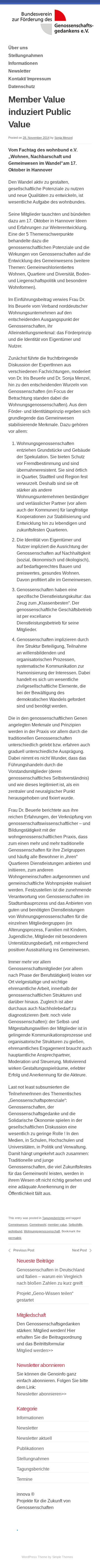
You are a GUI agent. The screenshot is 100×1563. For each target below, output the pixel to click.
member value (57, 1224)
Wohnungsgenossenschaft (42, 1231)
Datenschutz (21, 86)
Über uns (18, 47)
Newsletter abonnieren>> (41, 1394)
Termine (24, 1479)
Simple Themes (62, 1557)
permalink (14, 1238)
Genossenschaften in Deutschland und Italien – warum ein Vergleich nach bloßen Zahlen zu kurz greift (50, 1277)
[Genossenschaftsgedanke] (52, 33)
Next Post (79, 1250)
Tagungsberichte (53, 1218)
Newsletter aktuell (34, 1438)
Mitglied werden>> (35, 1350)
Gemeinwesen (18, 1224)
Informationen (23, 63)
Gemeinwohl (37, 1224)
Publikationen (30, 1448)
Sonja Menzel (63, 137)
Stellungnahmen (25, 55)
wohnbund (15, 1231)
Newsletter (19, 71)
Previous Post (23, 1250)
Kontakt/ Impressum (29, 78)
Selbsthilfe (75, 1224)
